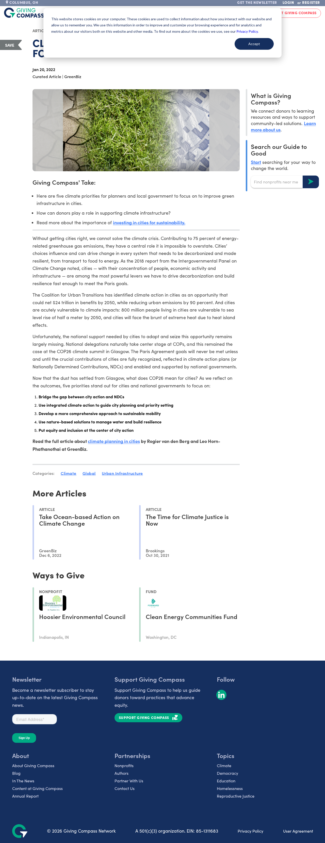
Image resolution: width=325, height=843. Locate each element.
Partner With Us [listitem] (129, 780)
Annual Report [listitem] (25, 796)
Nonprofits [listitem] (124, 765)
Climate (68, 473)
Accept (254, 44)
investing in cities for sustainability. (149, 222)
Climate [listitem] (224, 765)
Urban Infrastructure (122, 473)
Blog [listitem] (16, 773)
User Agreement (298, 831)
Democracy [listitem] (227, 773)
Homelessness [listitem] (230, 788)
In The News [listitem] (23, 780)
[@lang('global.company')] (24, 13)
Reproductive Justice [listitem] (235, 796)
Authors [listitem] (121, 773)
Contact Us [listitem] (125, 788)
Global (89, 473)
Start (256, 162)
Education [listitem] (226, 780)
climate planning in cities (114, 441)
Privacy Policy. (247, 31)
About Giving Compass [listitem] (33, 765)
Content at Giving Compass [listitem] (37, 788)
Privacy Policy (250, 831)
